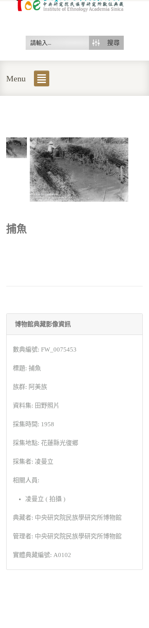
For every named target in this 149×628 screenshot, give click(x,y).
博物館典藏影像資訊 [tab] (43, 324)
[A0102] (16, 147)
